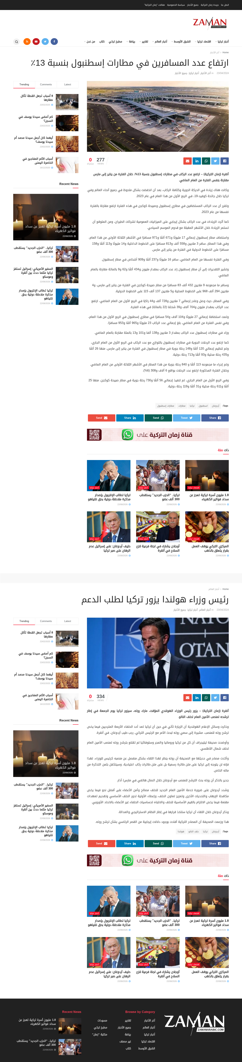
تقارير (145, 41)
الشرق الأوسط (182, 41)
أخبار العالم (161, 41)
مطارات (181, 406)
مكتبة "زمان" (99, 1034)
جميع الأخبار (193, 5)
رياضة (132, 41)
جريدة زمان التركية (210, 5)
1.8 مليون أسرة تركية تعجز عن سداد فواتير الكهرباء (209, 497)
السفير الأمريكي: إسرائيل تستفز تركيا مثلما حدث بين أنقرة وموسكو (33, 272)
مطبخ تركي (115, 41)
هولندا (181, 831)
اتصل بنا (225, 5)
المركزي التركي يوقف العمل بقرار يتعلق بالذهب (210, 548)
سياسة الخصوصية (176, 5)
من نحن (91, 41)
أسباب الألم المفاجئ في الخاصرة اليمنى (37, 160)
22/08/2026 (221, 504)
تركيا (192, 406)
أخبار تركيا (223, 41)
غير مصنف (125, 1041)
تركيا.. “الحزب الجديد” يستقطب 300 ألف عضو (159, 497)
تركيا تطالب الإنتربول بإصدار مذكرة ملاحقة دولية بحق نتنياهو (109, 497)
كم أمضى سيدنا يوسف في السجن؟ (36, 118)
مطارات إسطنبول (165, 406)
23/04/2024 (223, 73)
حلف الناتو (193, 831)
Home (226, 52)
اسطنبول (203, 406)
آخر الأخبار (214, 52)
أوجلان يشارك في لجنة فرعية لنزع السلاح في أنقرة (158, 548)
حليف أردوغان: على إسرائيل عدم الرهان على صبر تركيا (109, 548)
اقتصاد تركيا (204, 41)
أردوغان (215, 406)
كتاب (102, 41)
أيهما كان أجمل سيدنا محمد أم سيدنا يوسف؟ (33, 139)
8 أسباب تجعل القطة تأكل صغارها (37, 98)
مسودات (102, 1020)
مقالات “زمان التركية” (154, 5)
